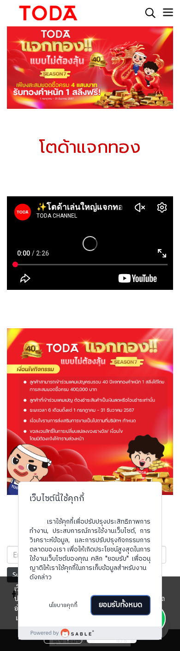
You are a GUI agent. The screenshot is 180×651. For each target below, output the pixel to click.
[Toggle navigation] (168, 13)
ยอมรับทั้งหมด (120, 605)
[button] (147, 13)
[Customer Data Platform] (90, 633)
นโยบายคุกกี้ (63, 605)
